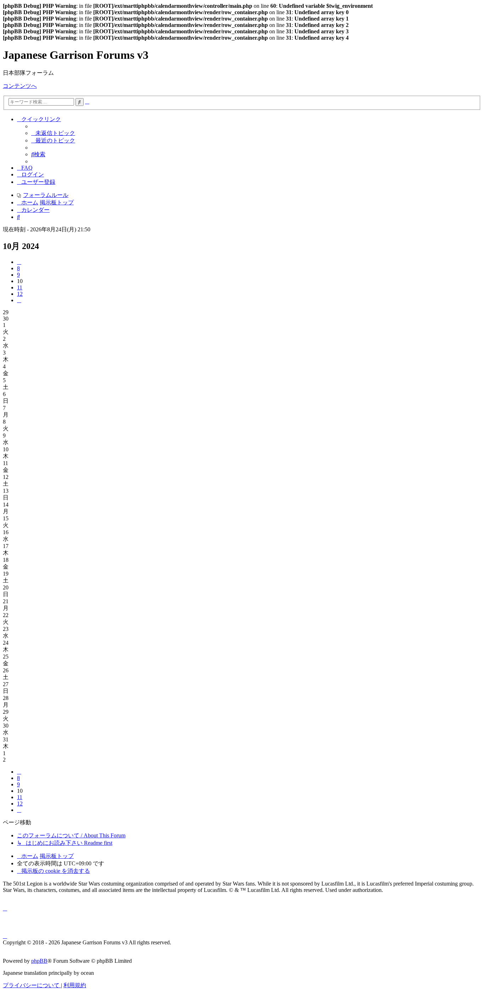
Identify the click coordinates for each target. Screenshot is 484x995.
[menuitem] (53, 133)
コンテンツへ (20, 86)
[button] (19, 262)
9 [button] (18, 275)
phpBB (39, 961)
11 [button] (19, 287)
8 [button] (18, 268)
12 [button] (20, 294)
